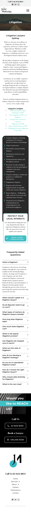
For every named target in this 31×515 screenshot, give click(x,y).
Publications (15, 490)
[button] (28, 11)
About (14, 484)
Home (15, 479)
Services (14, 482)
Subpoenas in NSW (18, 124)
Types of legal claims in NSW (17, 126)
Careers (16, 487)
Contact (15, 493)
